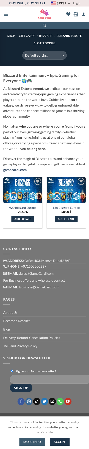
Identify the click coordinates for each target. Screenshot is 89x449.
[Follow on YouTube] (68, 401)
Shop (11, 36)
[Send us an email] (52, 401)
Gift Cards (27, 36)
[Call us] (60, 401)
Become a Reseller (16, 321)
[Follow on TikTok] (36, 401)
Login (76, 3)
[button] (5, 14)
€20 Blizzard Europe (22, 207)
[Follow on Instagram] (28, 401)
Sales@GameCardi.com (36, 273)
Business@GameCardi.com (39, 287)
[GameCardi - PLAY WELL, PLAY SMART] (45, 14)
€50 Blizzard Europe (66, 207)
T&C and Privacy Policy (20, 346)
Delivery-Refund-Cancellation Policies (31, 338)
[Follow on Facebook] (21, 401)
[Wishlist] (68, 14)
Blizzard (45, 36)
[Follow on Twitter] (44, 401)
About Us (10, 312)
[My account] (83, 14)
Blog (6, 329)
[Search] (44, 25)
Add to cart (22, 218)
